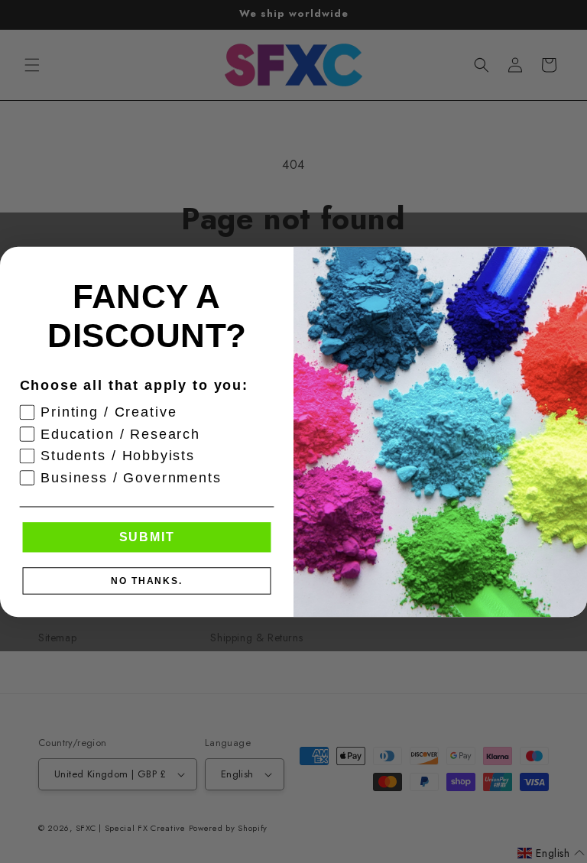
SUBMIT (147, 536)
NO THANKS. (147, 580)
